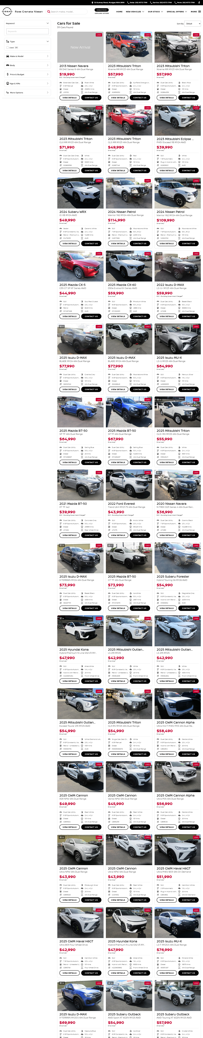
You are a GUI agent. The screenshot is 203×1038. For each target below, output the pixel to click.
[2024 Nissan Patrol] (129, 193)
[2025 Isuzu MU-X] (178, 338)
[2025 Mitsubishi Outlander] (129, 630)
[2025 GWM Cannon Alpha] (178, 703)
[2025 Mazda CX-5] (80, 266)
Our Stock (154, 11)
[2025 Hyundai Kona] (80, 630)
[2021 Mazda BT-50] (80, 484)
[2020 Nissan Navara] (178, 484)
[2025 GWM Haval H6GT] (178, 849)
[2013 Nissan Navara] (80, 47)
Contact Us (91, 97)
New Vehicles (133, 11)
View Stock (102, 10)
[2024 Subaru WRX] (80, 193)
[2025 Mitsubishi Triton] (178, 411)
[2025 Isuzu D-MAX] (80, 338)
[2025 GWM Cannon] (80, 776)
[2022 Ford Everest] (129, 484)
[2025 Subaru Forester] (178, 557)
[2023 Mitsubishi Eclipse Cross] (178, 120)
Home (119, 11)
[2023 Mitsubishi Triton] (129, 47)
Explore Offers (102, 13)
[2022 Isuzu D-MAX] (178, 266)
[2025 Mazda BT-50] (80, 411)
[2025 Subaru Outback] (129, 995)
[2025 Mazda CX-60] (129, 266)
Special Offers (175, 11)
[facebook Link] (199, 2)
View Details (70, 97)
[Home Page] (7, 11)
